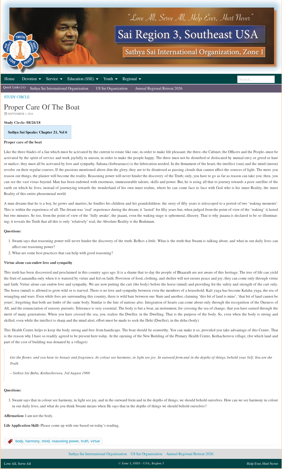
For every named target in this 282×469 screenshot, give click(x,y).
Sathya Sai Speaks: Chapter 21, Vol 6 (37, 132)
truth (84, 441)
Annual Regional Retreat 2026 (158, 88)
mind (46, 441)
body (19, 441)
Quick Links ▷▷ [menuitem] (14, 87)
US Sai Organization (112, 88)
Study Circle (17, 96)
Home (9, 78)
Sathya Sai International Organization (59, 88)
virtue (95, 441)
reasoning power (65, 441)
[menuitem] (9, 79)
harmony (32, 441)
